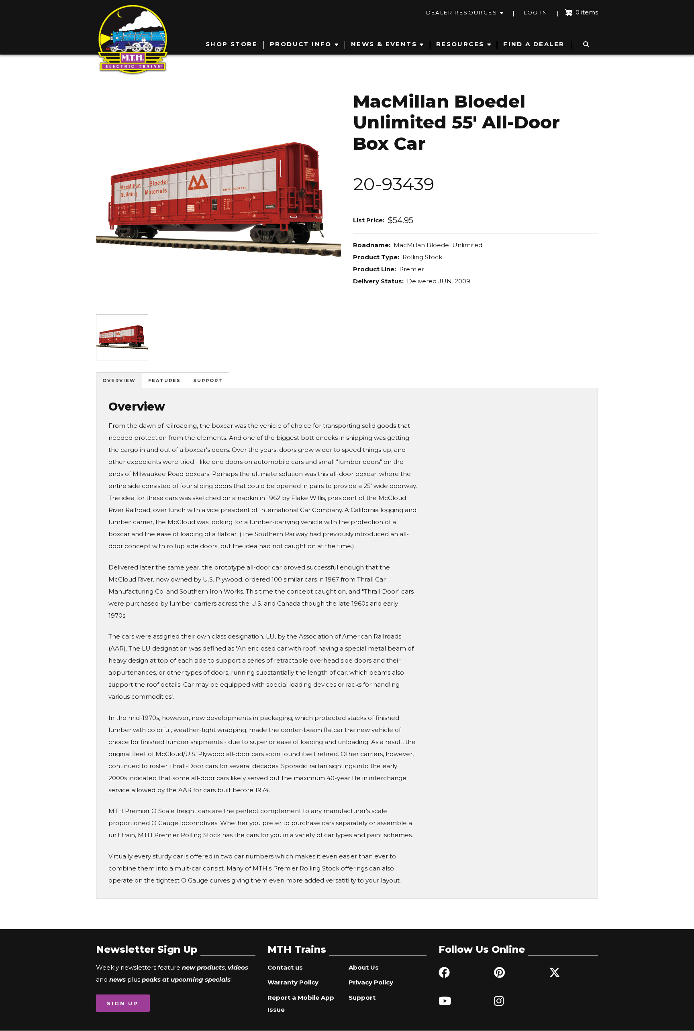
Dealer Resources (461, 12)
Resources (460, 44)
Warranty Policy (292, 982)
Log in (535, 12)
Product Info (301, 44)
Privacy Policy (371, 982)
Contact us (285, 967)
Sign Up (123, 1003)
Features (164, 380)
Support (208, 380)
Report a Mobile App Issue (300, 1003)
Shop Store (231, 44)
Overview (119, 380)
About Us (364, 967)
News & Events (384, 44)
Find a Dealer (533, 44)
